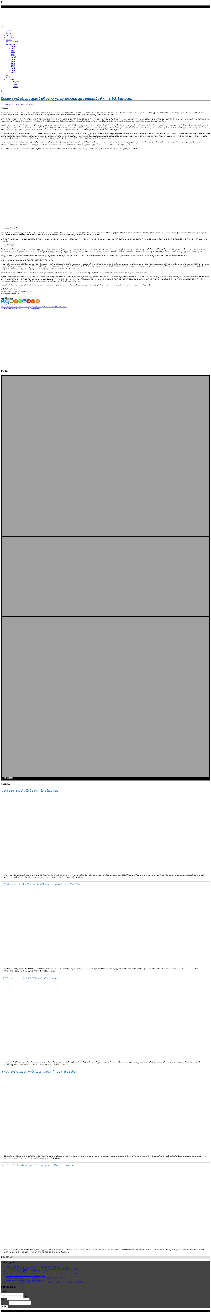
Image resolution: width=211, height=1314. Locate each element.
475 (9, 1257)
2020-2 (13, 57)
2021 (13, 55)
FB (7, 75)
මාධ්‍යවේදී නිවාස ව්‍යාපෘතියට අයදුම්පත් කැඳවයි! (25, 1276)
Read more (80, 877)
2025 (13, 46)
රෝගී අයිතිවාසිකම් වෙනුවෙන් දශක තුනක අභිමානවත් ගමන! (37, 1165)
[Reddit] (33, 301)
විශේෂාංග (10, 33)
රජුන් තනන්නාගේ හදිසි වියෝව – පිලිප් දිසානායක (27, 1271)
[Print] (16, 301)
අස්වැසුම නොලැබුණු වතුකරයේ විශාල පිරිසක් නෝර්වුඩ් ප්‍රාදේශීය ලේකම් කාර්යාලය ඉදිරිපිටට (45, 1282)
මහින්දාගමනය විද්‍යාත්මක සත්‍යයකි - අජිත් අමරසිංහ (31, 978)
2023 (13, 51)
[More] (37, 301)
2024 (13, 48)
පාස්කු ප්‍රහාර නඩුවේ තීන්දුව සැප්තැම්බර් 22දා (24, 1280)
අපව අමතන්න (12, 42)
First (25, 1294)
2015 (13, 70)
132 (10, 778)
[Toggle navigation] (2, 26)
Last (25, 1296)
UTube (8, 77)
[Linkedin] (24, 301)
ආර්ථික (9, 35)
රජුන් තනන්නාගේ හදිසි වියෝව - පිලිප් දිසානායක (30, 790)
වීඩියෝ (9, 40)
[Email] (12, 301)
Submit (4, 1307)
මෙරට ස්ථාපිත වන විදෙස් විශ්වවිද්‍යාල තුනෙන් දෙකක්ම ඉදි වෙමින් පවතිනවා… (34, 307)
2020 (13, 59)
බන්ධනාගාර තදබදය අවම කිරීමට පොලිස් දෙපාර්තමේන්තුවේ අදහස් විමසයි (37, 1267)
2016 (13, 68)
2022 (13, 53)
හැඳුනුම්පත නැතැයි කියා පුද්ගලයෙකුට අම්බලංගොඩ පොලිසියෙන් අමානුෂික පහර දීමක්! (42, 1269)
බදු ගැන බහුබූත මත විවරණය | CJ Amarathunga (20, 309)
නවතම (9, 31)
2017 (13, 66)
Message (5, 1304)
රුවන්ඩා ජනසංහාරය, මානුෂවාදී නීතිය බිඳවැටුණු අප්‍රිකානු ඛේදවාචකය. (42, 884)
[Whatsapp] (20, 301)
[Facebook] (3, 301)
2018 (13, 64)
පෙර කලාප (10, 44)
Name (4, 1292)
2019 (13, 61)
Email (4, 1299)
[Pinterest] (29, 301)
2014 (13, 72)
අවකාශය (10, 37)
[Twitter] (7, 301)
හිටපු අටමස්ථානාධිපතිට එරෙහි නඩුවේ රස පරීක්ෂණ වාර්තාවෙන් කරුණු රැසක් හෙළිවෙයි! (44, 1273)
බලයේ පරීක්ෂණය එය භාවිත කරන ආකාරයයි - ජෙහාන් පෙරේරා (39, 1071)
